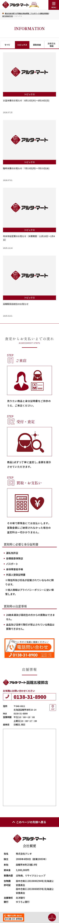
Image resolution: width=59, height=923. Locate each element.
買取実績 (37, 44)
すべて (7, 44)
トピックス (22, 44)
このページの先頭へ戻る (31, 822)
